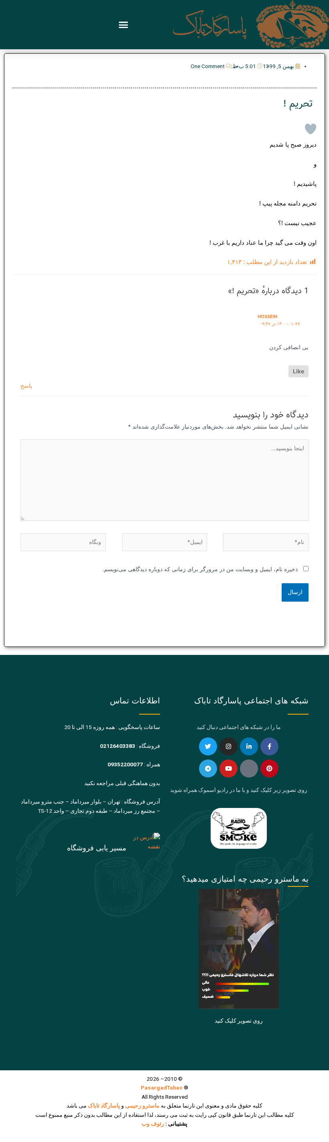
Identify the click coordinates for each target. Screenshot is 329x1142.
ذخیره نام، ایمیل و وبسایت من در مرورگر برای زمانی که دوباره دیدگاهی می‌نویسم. (200, 569)
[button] (123, 24)
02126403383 (117, 746)
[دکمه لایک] (311, 129)
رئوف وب (153, 1123)
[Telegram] (208, 768)
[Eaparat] (249, 768)
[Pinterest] (269, 768)
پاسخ (26, 386)
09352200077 (125, 764)
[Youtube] (228, 768)
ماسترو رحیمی (142, 1105)
